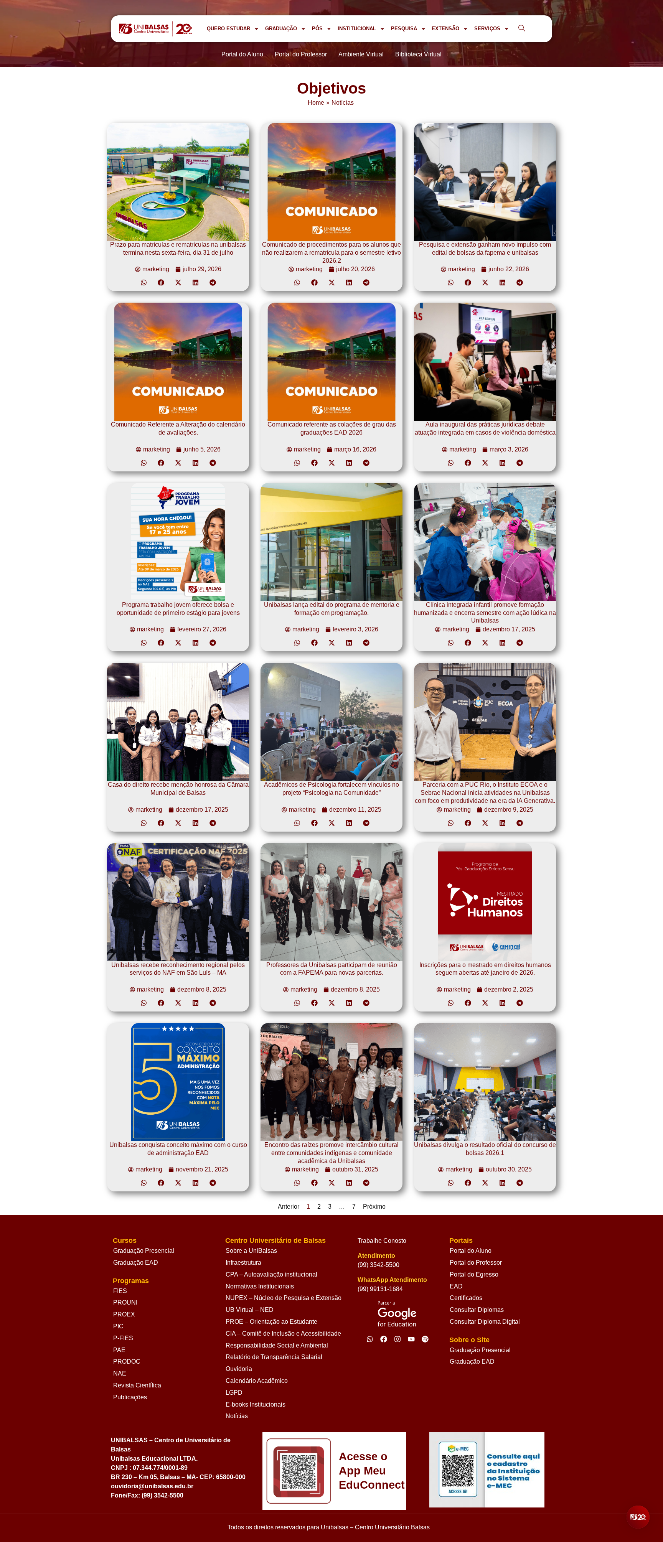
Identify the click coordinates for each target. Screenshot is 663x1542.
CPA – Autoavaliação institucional (271, 1274)
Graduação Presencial (143, 1250)
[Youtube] (411, 1339)
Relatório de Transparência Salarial (274, 1357)
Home (316, 102)
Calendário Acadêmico (257, 1380)
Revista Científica (137, 1385)
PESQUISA (404, 28)
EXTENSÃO (445, 28)
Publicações (130, 1397)
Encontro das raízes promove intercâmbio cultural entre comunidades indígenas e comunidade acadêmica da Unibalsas (331, 1153)
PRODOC (126, 1361)
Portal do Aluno (470, 1250)
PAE (119, 1350)
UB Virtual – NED (250, 1309)
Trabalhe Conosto (382, 1240)
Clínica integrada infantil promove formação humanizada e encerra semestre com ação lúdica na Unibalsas (485, 612)
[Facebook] (384, 1339)
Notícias (343, 102)
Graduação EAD (135, 1262)
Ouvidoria (239, 1369)
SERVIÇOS (487, 28)
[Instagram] (397, 1339)
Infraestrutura (243, 1262)
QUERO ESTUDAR (228, 28)
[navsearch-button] (521, 28)
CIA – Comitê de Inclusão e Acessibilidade (283, 1333)
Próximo (374, 1206)
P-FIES (123, 1338)
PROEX (124, 1314)
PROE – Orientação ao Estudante (271, 1321)
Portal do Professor (476, 1262)
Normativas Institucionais (260, 1286)
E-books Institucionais (255, 1404)
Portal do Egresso (474, 1274)
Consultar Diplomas (477, 1309)
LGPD (234, 1392)
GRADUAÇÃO (281, 28)
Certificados (466, 1298)
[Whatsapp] (370, 1339)
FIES (120, 1291)
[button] (143, 282)
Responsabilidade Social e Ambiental (277, 1345)
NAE (119, 1373)
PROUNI (125, 1302)
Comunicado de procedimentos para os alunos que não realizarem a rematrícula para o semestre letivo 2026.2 (331, 252)
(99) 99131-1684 (380, 1289)
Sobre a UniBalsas (251, 1250)
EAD (456, 1286)
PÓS (317, 28)
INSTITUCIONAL (357, 28)
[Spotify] (425, 1339)
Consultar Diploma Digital (485, 1321)
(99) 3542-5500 (378, 1265)
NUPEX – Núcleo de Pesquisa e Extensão (283, 1298)
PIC (118, 1326)
